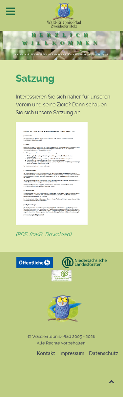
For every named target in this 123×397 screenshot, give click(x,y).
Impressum (71, 353)
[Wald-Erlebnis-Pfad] (61, 15)
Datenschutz (103, 353)
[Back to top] (111, 381)
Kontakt (46, 353)
